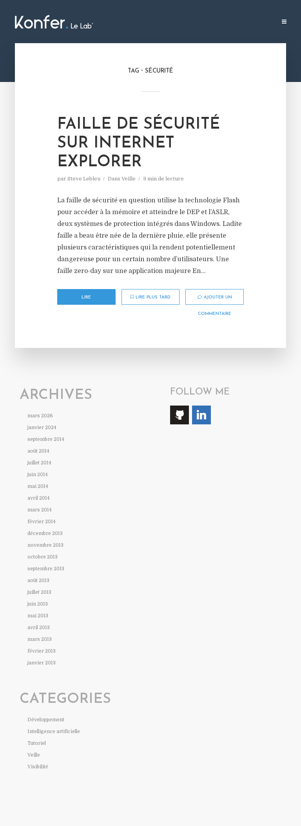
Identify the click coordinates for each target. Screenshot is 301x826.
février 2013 (41, 651)
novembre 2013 (45, 545)
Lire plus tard (153, 297)
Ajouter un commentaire (215, 300)
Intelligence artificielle (53, 731)
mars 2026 (40, 415)
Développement (45, 719)
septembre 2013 (45, 568)
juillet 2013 (39, 592)
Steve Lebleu (83, 179)
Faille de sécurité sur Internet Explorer (138, 143)
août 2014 (38, 451)
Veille (128, 179)
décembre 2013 (45, 533)
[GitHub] (179, 415)
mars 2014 (39, 510)
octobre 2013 (42, 557)
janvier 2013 (41, 663)
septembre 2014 (45, 439)
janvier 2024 (41, 427)
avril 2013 (38, 627)
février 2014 (41, 521)
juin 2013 (37, 604)
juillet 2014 (39, 463)
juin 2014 (37, 474)
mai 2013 (37, 616)
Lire (86, 297)
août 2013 (38, 580)
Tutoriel (36, 743)
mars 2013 (39, 639)
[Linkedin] (201, 415)
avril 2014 (38, 498)
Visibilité (37, 767)
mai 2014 (37, 486)
